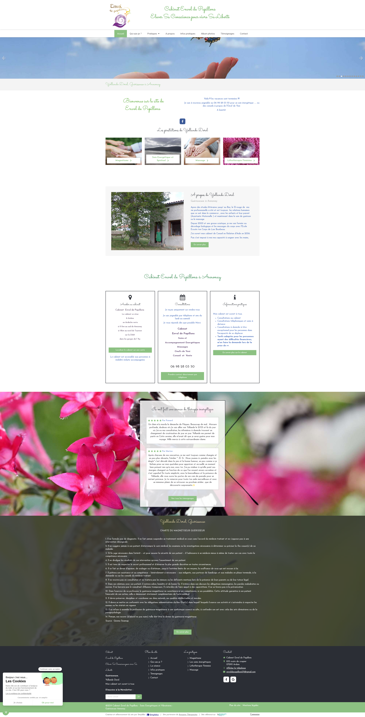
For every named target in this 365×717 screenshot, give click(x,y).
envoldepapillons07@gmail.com (241, 672)
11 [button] (358, 76)
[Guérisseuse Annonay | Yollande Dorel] (119, 15)
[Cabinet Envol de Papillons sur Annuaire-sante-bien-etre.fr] (222, 714)
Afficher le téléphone (236, 668)
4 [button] (343, 76)
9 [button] (354, 76)
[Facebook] (182, 121)
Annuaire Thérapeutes (188, 715)
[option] (182, 58)
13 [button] (363, 76)
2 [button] (339, 76)
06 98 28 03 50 (182, 366)
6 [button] (348, 76)
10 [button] (356, 76)
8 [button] (352, 76)
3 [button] (341, 76)
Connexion (254, 714)
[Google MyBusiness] (233, 679)
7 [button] (350, 76)
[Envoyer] (139, 696)
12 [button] (360, 76)
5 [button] (345, 76)
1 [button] (337, 76)
